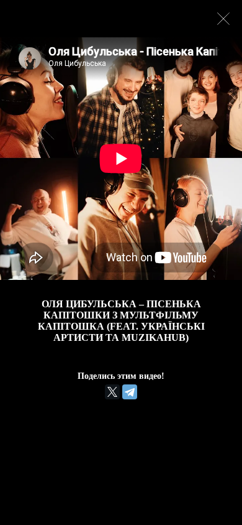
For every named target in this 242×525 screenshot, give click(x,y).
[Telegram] (129, 391)
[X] (112, 391)
